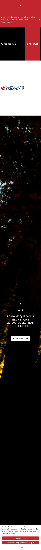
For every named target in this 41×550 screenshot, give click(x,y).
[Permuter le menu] (37, 88)
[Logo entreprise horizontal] (12, 88)
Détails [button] (20, 547)
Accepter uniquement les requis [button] (20, 543)
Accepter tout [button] (20, 538)
